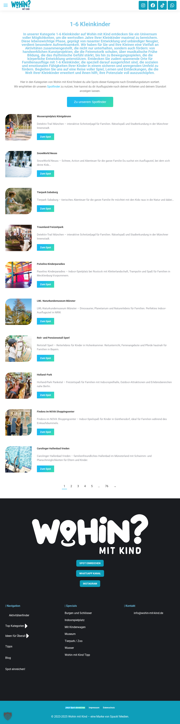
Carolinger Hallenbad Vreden (53, 448)
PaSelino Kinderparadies (51, 264)
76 (106, 486)
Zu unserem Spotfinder (90, 102)
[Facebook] (152, 5)
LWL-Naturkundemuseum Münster (56, 300)
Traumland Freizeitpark (50, 227)
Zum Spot (45, 136)
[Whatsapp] (172, 5)
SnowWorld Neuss (47, 153)
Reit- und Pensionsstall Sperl (53, 337)
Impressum (94, 708)
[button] (7, 716)
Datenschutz (109, 708)
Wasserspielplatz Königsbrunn (54, 116)
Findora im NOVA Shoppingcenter (55, 411)
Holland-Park (44, 374)
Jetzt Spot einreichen (75, 708)
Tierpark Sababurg (47, 192)
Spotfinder (53, 86)
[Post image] (18, 127)
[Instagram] (143, 5)
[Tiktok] (162, 5)
